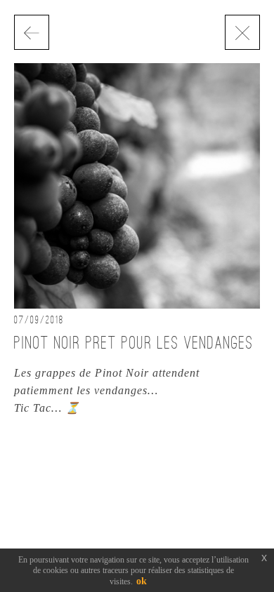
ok (141, 581)
